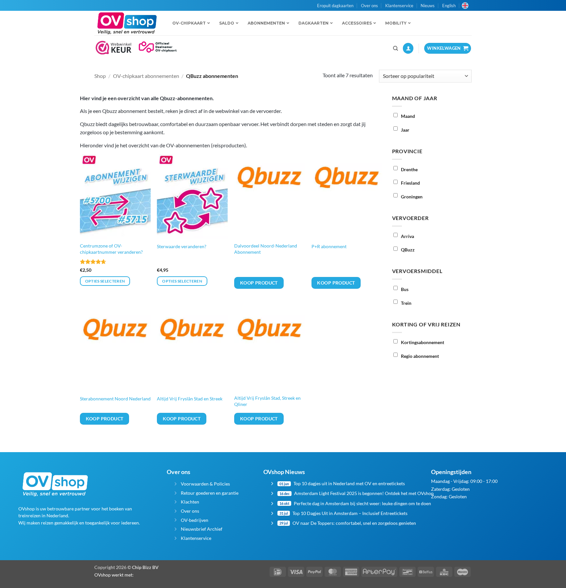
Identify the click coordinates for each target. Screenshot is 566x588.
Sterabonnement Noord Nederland (115, 398)
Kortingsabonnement (422, 342)
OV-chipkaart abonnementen (146, 76)
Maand (408, 116)
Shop (100, 76)
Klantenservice (399, 5)
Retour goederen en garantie (209, 493)
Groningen (412, 196)
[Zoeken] (395, 48)
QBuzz (408, 249)
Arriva (407, 236)
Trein (406, 303)
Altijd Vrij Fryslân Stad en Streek (189, 398)
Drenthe (409, 169)
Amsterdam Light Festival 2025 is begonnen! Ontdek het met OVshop (364, 493)
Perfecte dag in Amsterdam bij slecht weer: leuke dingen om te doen (362, 503)
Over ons (369, 5)
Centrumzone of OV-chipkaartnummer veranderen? (111, 249)
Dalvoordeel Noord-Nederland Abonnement (265, 249)
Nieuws (428, 5)
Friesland (410, 183)
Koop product (259, 282)
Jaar (405, 130)
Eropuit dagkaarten (335, 5)
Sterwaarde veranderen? (181, 246)
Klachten (190, 502)
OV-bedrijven (194, 520)
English (449, 5)
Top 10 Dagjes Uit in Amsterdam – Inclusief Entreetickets (349, 513)
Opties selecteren (105, 281)
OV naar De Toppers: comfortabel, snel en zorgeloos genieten (354, 523)
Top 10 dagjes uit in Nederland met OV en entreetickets (349, 483)
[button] (408, 48)
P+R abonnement (329, 246)
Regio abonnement (420, 356)
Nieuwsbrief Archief (201, 529)
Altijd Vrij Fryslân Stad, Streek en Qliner (267, 401)
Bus (404, 289)
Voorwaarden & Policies (205, 484)
